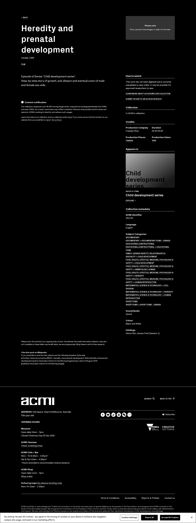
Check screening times (32, 446)
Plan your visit (27, 415)
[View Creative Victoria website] (160, 428)
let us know (56, 120)
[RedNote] (129, 415)
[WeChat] (124, 415)
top (166, 399)
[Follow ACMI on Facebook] (103, 415)
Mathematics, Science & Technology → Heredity (149, 291)
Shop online (26, 477)
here (70, 117)
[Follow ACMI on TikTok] (113, 415)
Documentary (132, 237)
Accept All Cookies (170, 517)
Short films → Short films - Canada (143, 304)
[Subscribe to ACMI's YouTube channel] (108, 415)
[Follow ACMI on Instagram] (119, 415)
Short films (132, 301)
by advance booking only (49, 483)
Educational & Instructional (140, 243)
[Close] (192, 517)
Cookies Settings (129, 517)
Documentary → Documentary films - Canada (148, 240)
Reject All (149, 517)
